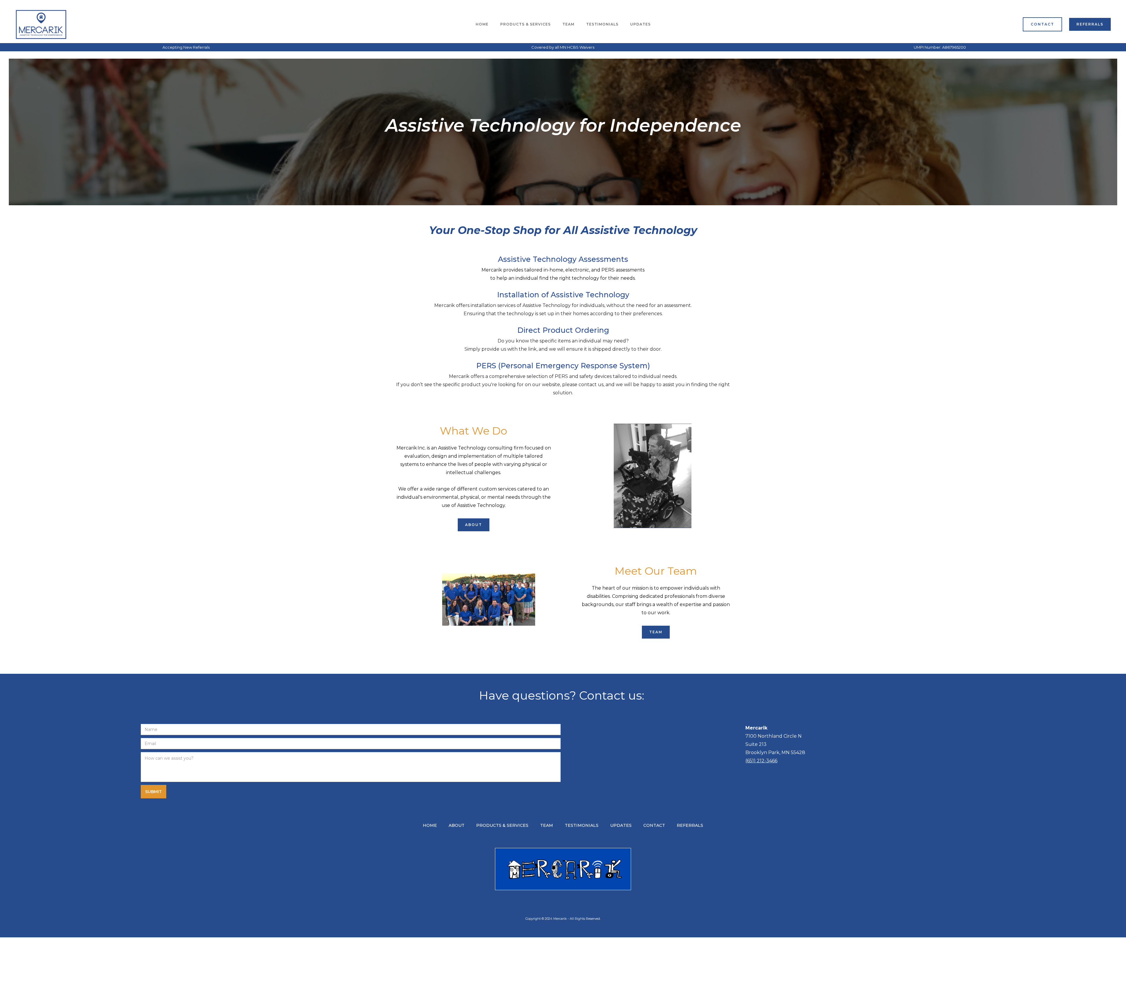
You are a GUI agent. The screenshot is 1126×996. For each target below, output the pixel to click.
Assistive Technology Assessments (563, 259)
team (568, 24)
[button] (525, 24)
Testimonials (602, 24)
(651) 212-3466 (761, 760)
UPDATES (640, 24)
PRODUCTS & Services (525, 24)
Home (482, 24)
